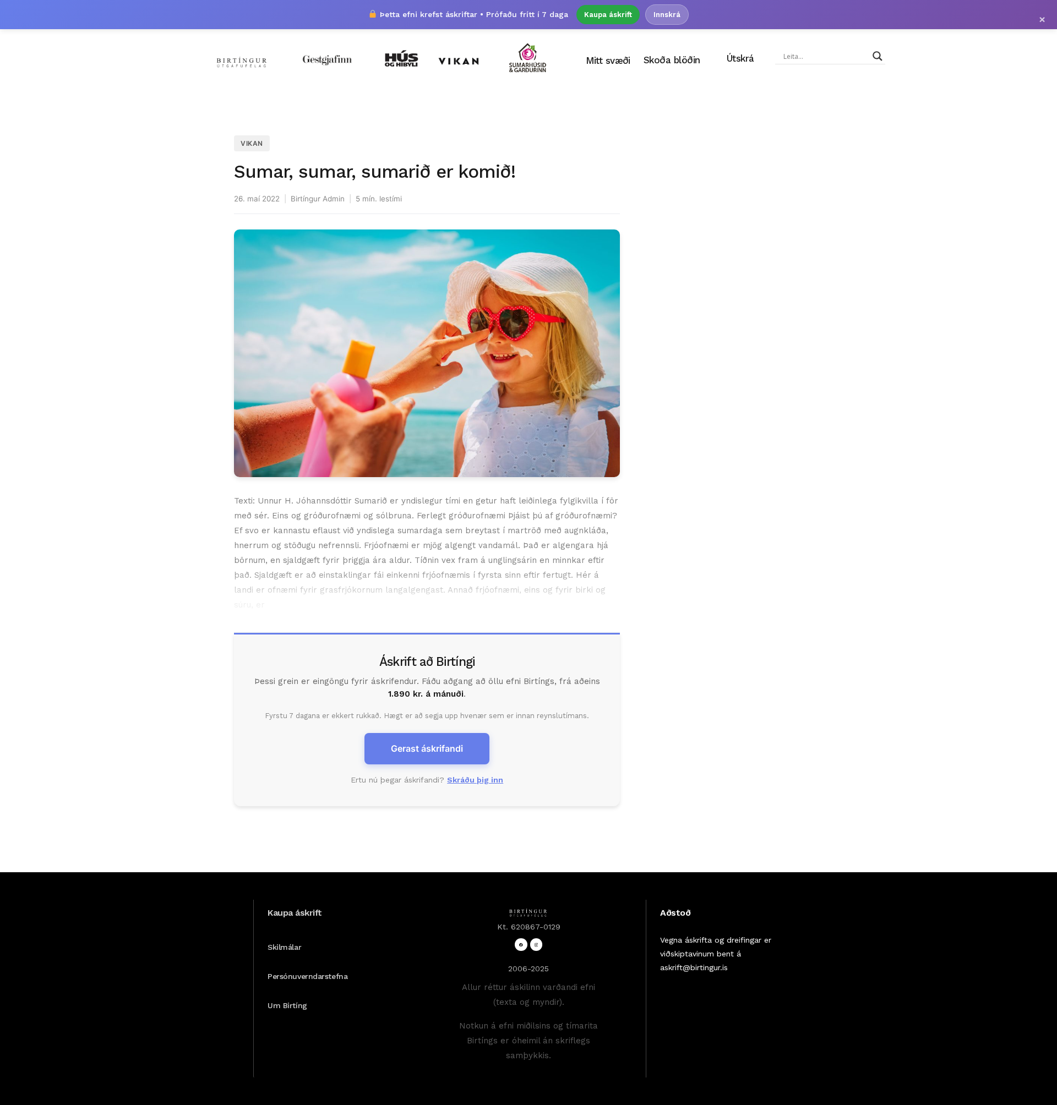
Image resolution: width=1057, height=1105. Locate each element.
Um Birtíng (287, 1005)
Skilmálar (284, 947)
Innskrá (666, 14)
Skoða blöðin (672, 59)
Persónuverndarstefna (307, 976)
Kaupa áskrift (608, 14)
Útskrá (740, 58)
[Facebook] (521, 944)
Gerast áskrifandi (427, 748)
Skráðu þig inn (475, 779)
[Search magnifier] (877, 56)
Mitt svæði (608, 60)
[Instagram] (536, 944)
